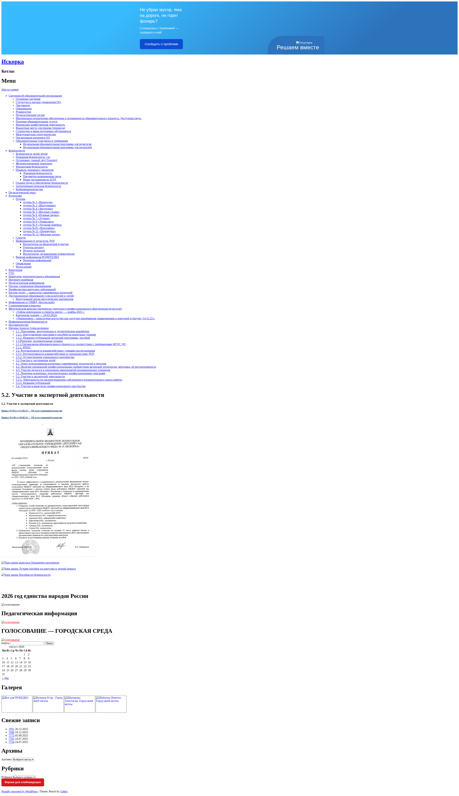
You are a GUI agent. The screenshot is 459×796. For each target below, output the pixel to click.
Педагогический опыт (22, 192)
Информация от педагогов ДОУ (35, 240)
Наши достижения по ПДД (39, 179)
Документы (23, 105)
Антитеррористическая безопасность (38, 186)
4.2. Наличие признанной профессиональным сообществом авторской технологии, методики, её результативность (86, 366)
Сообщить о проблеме (161, 44)
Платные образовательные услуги (36, 121)
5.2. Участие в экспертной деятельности (40, 376)
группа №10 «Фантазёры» (39, 228)
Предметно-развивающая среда (42, 176)
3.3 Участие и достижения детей (35, 360)
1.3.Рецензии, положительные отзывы (39, 341)
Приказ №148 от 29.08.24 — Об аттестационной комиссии (31, 417)
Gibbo (63, 791)
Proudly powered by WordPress (19, 791)
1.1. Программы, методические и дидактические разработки (52, 331)
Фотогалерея (23, 266)
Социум (21, 237)
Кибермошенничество (29, 189)
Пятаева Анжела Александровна (29, 328)
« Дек (5, 678)
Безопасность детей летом (32, 153)
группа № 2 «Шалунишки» (39, 205)
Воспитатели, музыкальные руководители (49, 253)
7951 (11, 729)
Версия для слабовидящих (23, 782)
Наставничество (19, 324)
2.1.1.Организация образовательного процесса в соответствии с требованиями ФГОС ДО (71, 344)
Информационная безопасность (28, 321)
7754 (11, 741)
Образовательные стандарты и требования (42, 140)
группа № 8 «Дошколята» (38, 221)
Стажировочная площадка (25, 305)
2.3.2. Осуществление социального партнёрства (45, 357)
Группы (20, 198)
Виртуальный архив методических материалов (44, 299)
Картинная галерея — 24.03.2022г (36, 315)
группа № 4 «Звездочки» (38, 208)
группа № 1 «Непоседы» (38, 202)
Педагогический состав (30, 115)
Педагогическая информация (26, 282)
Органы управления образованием (30, 286)
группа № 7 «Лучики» (36, 218)
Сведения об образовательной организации (35, 95)
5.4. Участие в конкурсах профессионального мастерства (51, 386)
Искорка (12, 61)
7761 (11, 738)
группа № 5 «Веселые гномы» (41, 211)
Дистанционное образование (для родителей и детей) (41, 295)
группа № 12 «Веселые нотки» (42, 234)
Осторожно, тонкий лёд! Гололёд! (36, 160)
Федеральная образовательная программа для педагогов (57, 144)
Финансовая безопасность (32, 166)
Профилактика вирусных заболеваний (32, 289)
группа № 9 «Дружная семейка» (42, 224)
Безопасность (17, 150)
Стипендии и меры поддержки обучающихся (43, 131)
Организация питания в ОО (33, 137)
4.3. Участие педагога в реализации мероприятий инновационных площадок (63, 370)
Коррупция (15, 269)
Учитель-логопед (33, 247)
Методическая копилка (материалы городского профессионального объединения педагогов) (65, 308)
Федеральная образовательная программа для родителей (57, 147)
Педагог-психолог (34, 250)
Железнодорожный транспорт (34, 163)
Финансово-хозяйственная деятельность (40, 124)
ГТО (11, 273)
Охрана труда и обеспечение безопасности (42, 182)
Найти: (5, 643)
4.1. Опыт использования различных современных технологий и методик (61, 363)
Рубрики (6, 777)
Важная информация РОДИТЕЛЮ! (37, 257)
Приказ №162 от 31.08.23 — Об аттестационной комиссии (31, 410)
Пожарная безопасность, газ (33, 157)
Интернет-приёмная (21, 279)
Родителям (15, 195)
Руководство (23, 111)
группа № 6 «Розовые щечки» (41, 215)
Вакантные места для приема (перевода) (40, 127)
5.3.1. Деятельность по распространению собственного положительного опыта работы (69, 379)
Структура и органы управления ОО (38, 102)
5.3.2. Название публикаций (33, 382)
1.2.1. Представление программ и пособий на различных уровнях (56, 334)
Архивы (6, 759)
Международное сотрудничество (36, 134)
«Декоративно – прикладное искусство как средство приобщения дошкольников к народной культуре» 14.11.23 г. (85, 318)
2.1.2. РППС (23, 347)
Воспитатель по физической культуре (46, 244)
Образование (24, 108)
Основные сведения (28, 98)
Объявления (23, 263)
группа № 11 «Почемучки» (39, 231)
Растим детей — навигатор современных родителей (40, 292)
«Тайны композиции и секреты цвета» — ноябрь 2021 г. (50, 311)
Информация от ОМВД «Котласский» (32, 302)
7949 (11, 732)
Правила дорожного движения (34, 169)
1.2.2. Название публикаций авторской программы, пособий (53, 337)
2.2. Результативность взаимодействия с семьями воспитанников (55, 350)
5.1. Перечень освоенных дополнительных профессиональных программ (60, 373)
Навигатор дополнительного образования (34, 276)
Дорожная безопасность (37, 173)
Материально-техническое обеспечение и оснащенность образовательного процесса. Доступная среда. (78, 118)
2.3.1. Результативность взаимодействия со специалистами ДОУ (55, 353)
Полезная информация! (37, 260)
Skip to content (9, 89)
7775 (11, 735)
